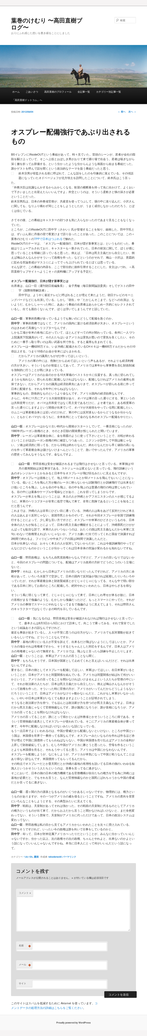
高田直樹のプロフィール (58, 91)
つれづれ (28, 856)
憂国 (36, 856)
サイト (22, 983)
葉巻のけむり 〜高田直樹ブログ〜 (46, 23)
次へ (132, 111)
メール (25, 964)
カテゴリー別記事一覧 (108, 91)
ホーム (16, 91)
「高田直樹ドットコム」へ (27, 100)
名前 (25, 945)
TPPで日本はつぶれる (48, 239)
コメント (25, 893)
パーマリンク (69, 856)
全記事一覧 (84, 91)
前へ (122, 111)
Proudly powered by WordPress (73, 1022)
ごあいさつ (32, 91)
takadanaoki (55, 856)
